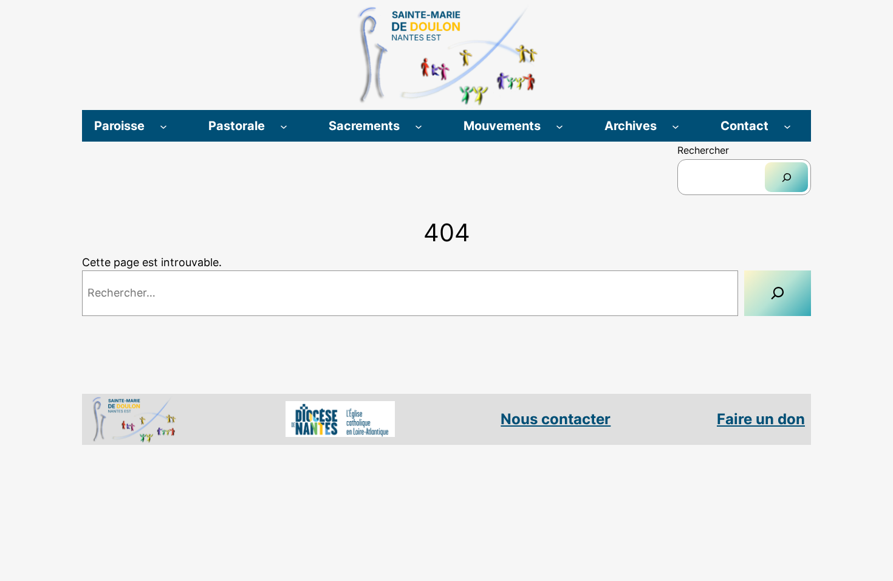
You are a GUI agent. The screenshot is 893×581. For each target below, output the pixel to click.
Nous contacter (556, 419)
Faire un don (761, 419)
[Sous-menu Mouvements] (559, 125)
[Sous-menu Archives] (675, 125)
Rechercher (703, 150)
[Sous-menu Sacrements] (418, 125)
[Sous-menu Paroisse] (163, 125)
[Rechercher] (786, 177)
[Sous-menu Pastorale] (283, 125)
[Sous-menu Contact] (787, 125)
